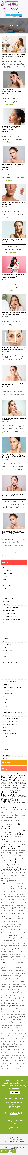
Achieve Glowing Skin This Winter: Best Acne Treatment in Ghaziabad (14, 313)
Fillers (8, 860)
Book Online (15, 1092)
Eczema (5, 592)
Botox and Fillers (8, 585)
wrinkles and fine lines (18, 782)
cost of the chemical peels (15, 877)
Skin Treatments (17, 830)
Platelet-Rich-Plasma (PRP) (11, 663)
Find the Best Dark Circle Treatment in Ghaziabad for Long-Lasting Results (13, 348)
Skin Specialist (7, 601)
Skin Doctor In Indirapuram (10, 847)
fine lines (17, 948)
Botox (12, 860)
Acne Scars (6, 629)
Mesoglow (16, 967)
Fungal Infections (8, 598)
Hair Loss (9, 908)
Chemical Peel (7, 604)
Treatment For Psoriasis (13, 896)
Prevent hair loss (10, 904)
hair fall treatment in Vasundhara (9, 951)
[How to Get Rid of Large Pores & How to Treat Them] (14, 192)
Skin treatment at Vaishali (11, 818)
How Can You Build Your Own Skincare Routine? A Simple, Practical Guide (13, 55)
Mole (23, 997)
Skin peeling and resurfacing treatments (16, 888)
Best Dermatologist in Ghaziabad (12, 721)
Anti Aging (6, 706)
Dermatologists (11, 989)
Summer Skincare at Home (12, 1036)
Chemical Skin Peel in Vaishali (8, 919)
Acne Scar (6, 638)
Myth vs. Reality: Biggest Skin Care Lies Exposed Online (14, 418)
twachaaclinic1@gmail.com (16, 12)
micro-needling (9, 998)
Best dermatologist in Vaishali (10, 882)
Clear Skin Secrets (19, 1046)
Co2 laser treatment (19, 915)
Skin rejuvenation (5, 1002)
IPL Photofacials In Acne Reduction (13, 712)
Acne (10, 782)
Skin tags (3, 916)
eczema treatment (6, 815)
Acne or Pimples (18, 904)
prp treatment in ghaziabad (15, 1030)
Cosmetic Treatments (9, 595)
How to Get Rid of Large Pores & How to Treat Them (13, 203)
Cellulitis (12, 773)
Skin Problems (7, 755)
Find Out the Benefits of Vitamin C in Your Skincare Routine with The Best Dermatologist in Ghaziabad (13, 494)
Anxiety (5, 901)
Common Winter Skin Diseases (8, 1055)
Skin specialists (7, 834)
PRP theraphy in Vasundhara (18, 815)
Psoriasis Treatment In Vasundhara (9, 806)
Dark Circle (10, 1049)
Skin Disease (6, 576)
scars (2, 950)
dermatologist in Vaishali (11, 801)
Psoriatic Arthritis (8, 650)
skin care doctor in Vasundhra (15, 939)
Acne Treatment (7, 736)
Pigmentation (14, 1000)
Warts (4, 579)
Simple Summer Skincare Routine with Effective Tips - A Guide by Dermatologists (13, 166)
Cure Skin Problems (13, 872)
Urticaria (9, 789)
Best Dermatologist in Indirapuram (10, 862)
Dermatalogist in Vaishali (13, 873)
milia (11, 992)
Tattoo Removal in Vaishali (11, 921)
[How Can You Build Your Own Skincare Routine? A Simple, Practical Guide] (14, 44)
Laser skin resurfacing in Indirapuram (16, 976)
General (5, 647)
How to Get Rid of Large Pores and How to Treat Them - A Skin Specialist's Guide (12, 128)
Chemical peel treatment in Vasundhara (14, 869)
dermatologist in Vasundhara (13, 783)
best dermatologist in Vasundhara (16, 814)
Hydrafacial (8, 1062)
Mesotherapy (18, 956)
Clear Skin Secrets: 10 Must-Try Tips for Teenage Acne (13, 383)
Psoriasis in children (9, 610)
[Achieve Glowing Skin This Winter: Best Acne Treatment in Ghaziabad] (14, 302)
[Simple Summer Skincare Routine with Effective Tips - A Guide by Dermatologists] (14, 154)
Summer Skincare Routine (17, 1060)
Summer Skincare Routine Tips (12, 743)
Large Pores (6, 746)
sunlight (14, 1021)
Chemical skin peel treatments (8, 954)
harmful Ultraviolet (5, 1008)
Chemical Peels (7, 666)
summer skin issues (11, 1057)
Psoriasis (19, 789)
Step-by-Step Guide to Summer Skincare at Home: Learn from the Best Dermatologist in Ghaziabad (14, 532)
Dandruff (5, 715)
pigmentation (16, 934)
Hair (4, 582)
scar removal (20, 817)
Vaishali (22, 1147)
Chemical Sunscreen (15, 1008)
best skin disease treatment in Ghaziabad (16, 1054)
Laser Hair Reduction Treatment (12, 687)
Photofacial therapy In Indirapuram (16, 899)
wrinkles (10, 934)
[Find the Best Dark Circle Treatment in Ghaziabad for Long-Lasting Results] (14, 338)
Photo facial (4, 841)
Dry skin (17, 1066)
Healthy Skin (6, 589)
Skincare (5, 749)
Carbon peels (22, 967)
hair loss (12, 1002)
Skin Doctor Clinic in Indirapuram (12, 835)
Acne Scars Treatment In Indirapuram (10, 984)
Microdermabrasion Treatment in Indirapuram (12, 923)
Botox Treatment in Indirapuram (12, 850)
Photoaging (6, 690)
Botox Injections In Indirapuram (15, 902)
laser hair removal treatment (8, 945)
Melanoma (18, 997)
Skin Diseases (7, 740)
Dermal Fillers (11, 935)
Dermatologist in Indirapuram (11, 957)
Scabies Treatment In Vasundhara (9, 812)
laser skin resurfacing (11, 843)
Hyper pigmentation (18, 924)
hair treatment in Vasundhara (12, 881)
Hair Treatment (11, 948)
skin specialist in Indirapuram (11, 613)
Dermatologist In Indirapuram (11, 607)
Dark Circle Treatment (9, 733)
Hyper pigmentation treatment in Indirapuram (12, 926)
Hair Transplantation (19, 918)
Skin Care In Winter (8, 622)
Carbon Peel (6, 684)
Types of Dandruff (22, 1033)
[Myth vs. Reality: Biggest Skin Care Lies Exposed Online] (14, 408)
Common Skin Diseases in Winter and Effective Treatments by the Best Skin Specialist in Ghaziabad (13, 276)
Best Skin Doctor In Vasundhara (13, 831)
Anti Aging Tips (12, 1043)
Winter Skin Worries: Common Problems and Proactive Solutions (12, 90)
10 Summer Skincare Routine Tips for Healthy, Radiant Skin (13, 240)
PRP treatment (20, 1002)
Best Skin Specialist (12, 969)
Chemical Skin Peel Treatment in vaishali (15, 950)
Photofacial (6, 653)
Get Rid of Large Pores (13, 1058)
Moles (4, 656)
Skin (4, 567)
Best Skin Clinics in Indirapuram (8, 978)
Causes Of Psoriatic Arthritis (12, 994)
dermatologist (4, 969)
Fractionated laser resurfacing (13, 983)
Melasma (3, 998)
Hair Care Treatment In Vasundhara (15, 953)
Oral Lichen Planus (12, 901)
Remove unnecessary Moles (13, 916)
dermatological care (10, 964)
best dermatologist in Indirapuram (15, 972)
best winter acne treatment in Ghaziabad (16, 1051)
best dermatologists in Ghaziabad (14, 1041)
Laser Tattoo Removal (9, 632)
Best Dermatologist (20, 1010)
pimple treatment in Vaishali (14, 894)
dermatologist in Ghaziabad (14, 1038)
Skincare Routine (18, 1068)
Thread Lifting (20, 839)
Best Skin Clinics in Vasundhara (12, 866)
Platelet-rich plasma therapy (7, 1003)
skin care (17, 1044)
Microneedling (7, 659)
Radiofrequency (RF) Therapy (18, 1062)
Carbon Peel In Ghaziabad (14, 1017)
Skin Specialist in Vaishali (10, 616)
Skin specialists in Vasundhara (13, 774)
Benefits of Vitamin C (10, 1040)
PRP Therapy (11, 959)
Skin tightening (10, 915)
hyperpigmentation (5, 1000)
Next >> (15, 555)
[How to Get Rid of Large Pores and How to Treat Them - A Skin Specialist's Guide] (14, 116)
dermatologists (21, 1005)
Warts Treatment (12, 907)
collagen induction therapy (20, 998)
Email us (19, 1080)
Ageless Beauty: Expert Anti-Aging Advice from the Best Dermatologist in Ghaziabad (14, 456)
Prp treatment (7, 709)
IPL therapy (18, 935)
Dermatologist (7, 570)
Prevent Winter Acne (6, 1052)
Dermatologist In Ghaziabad (7, 1022)
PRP (16, 1002)
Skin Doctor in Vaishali (13, 869)
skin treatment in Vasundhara (12, 820)
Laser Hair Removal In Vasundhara (11, 785)
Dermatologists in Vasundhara (13, 778)
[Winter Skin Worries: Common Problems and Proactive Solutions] (14, 79)
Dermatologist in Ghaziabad (11, 718)
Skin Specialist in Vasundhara (11, 806)
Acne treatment (7, 730)
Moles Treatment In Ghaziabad (8, 997)
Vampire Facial (20, 978)
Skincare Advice (7, 693)
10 (9, 555)
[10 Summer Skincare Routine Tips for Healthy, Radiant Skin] (14, 229)
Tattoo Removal (9, 910)
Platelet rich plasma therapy (9, 817)
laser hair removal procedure (12, 981)
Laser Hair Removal (8, 573)
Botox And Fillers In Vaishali (14, 942)
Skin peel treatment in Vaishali (17, 943)
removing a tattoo (15, 796)
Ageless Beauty (19, 1043)
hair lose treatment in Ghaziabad (13, 1011)
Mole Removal (7, 672)
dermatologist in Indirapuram (12, 793)
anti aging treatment (19, 1028)
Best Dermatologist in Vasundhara (15, 1014)
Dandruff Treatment (12, 1033)
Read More (7, 67)
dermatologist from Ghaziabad (8, 1013)
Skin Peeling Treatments (7, 890)
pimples (23, 948)
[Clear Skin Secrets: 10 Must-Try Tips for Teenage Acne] (14, 373)
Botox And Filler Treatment (11, 885)
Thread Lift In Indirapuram (14, 932)
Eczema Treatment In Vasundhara (15, 811)
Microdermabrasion (7, 878)
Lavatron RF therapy (12, 929)
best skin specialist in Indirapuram (16, 965)
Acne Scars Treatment (9, 700)
